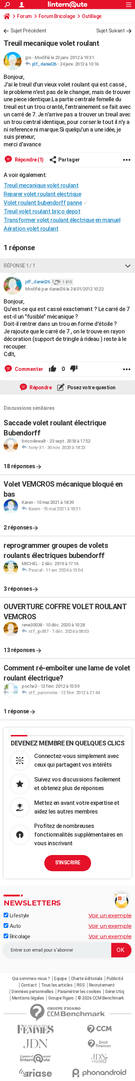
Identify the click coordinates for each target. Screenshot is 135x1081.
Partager (69, 160)
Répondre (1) (29, 160)
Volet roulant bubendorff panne (43, 202)
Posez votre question (91, 387)
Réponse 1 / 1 (19, 266)
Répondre (40, 387)
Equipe (60, 978)
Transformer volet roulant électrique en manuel (62, 220)
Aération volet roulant (31, 228)
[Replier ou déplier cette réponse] (128, 265)
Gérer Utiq (114, 991)
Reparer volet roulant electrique (42, 194)
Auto (14, 926)
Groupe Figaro (61, 998)
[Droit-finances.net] (100, 1044)
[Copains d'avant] (36, 1058)
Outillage (92, 16)
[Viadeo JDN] (100, 1058)
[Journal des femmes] (36, 1029)
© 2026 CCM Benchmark (100, 998)
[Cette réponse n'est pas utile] (73, 369)
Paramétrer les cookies (79, 991)
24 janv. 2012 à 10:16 (79, 64)
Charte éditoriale (87, 978)
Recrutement (102, 985)
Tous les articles (57, 985)
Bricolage (19, 936)
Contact (29, 985)
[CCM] (100, 1029)
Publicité (115, 978)
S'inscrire (67, 862)
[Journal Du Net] (36, 1043)
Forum (24, 16)
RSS (81, 985)
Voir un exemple (110, 915)
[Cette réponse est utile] (52, 369)
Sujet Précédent (28, 31)
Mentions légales (28, 998)
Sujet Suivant (110, 31)
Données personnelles (32, 991)
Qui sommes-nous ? (31, 978)
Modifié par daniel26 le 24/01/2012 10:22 (64, 289)
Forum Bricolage (57, 16)
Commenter (28, 369)
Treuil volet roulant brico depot (42, 211)
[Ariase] (36, 1073)
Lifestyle (18, 915)
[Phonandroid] (100, 1072)
